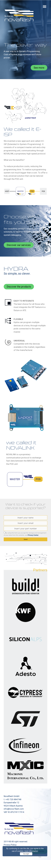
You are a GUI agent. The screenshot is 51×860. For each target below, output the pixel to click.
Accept (26, 854)
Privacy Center (33, 535)
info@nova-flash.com (14, 809)
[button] (44, 6)
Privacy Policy (10, 844)
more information (31, 851)
